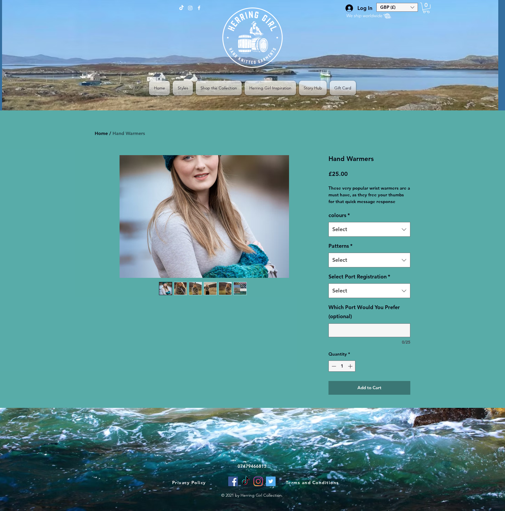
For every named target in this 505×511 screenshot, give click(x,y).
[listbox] (397, 7)
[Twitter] (271, 481)
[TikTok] (245, 481)
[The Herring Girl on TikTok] (181, 8)
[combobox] (369, 229)
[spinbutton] (342, 366)
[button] (397, 7)
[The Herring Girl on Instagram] (190, 8)
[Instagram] (258, 481)
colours (339, 215)
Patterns (340, 245)
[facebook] (199, 8)
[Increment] (351, 366)
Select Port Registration (359, 276)
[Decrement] (333, 366)
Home (101, 133)
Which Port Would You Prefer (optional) (364, 312)
